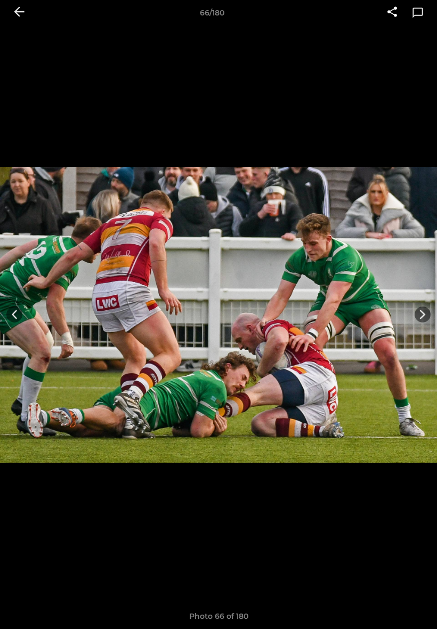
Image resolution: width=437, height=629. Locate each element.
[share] (392, 12)
